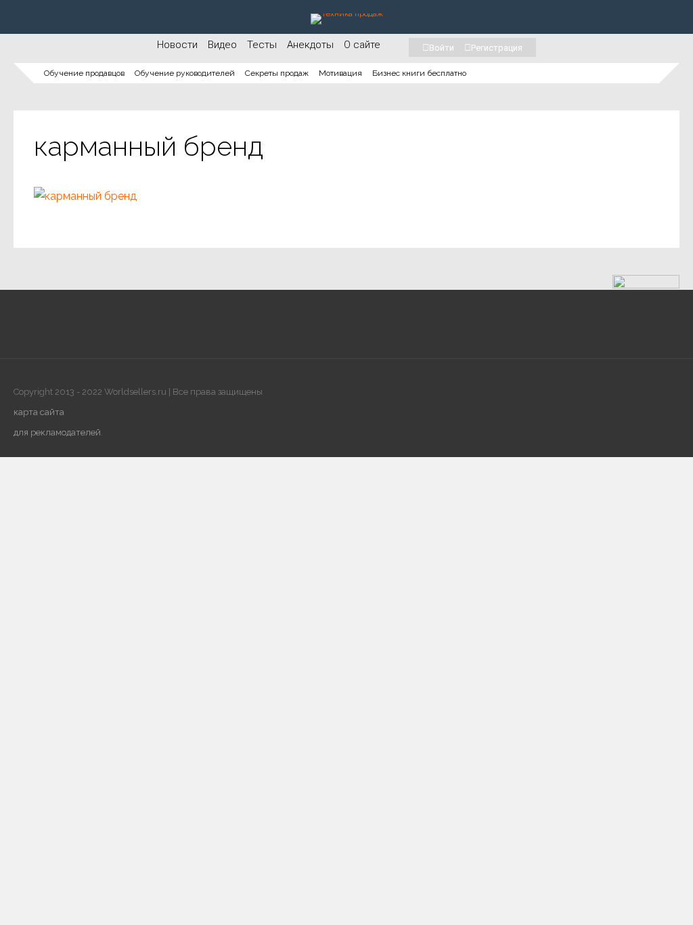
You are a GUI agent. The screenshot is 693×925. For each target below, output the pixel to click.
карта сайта (39, 412)
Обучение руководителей (185, 73)
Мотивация (340, 73)
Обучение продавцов (84, 73)
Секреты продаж (277, 73)
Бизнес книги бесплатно (419, 73)
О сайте (362, 44)
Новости (177, 44)
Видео (222, 44)
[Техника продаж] (347, 13)
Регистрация (496, 48)
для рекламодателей (57, 432)
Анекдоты (310, 44)
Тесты (262, 44)
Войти (441, 48)
